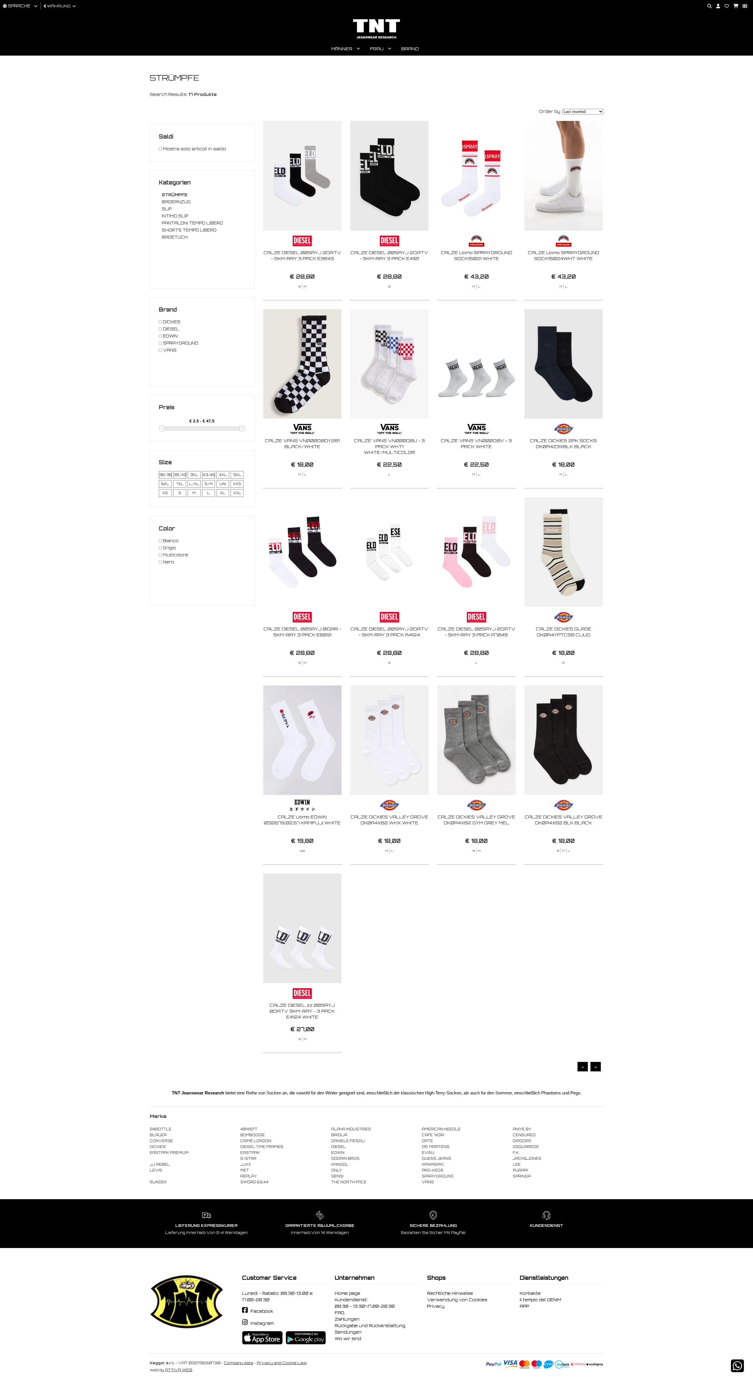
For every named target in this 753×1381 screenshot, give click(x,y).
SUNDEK (158, 1182)
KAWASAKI (433, 1164)
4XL (223, 475)
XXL (237, 493)
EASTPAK (250, 1153)
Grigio (169, 547)
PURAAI (520, 1170)
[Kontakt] (724, 6)
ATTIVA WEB (178, 1370)
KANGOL (339, 1164)
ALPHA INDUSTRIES (351, 1129)
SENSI (337, 1176)
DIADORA (522, 1141)
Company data (238, 1363)
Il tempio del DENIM (540, 1299)
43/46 (208, 475)
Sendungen (348, 1332)
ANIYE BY (522, 1129)
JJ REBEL (160, 1164)
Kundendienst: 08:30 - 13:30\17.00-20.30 (365, 1303)
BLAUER (158, 1135)
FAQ (339, 1312)
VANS (169, 350)
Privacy (435, 1306)
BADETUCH (175, 237)
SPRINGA (522, 1176)
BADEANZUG (176, 201)
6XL (165, 484)
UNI (222, 484)
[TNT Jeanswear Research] (376, 38)
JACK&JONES (527, 1159)
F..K (516, 1153)
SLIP (167, 209)
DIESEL (170, 329)
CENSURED (524, 1135)
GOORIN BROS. (345, 1159)
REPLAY (248, 1176)
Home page (347, 1293)
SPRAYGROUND (180, 343)
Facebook (262, 1311)
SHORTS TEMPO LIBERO (189, 230)
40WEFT (248, 1129)
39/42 (180, 475)
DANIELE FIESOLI (348, 1141)
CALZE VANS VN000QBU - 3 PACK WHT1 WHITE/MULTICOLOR (389, 446)
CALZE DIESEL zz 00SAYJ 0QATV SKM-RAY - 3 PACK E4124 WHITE (302, 1011)
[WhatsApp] (737, 1369)
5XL (237, 475)
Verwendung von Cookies (457, 1299)
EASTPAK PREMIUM (169, 1153)
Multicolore (175, 555)
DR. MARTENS (435, 1147)
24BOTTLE (160, 1129)
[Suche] (707, 6)
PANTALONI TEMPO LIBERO (192, 223)
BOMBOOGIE (252, 1135)
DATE (427, 1141)
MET (244, 1170)
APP (524, 1306)
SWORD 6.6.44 (254, 1182)
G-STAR (248, 1159)
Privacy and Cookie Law (282, 1363)
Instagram (262, 1323)
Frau (377, 48)
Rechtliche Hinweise (450, 1293)
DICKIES (171, 322)
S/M (208, 484)
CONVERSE (161, 1141)
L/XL (194, 484)
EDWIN (170, 336)
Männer (341, 48)
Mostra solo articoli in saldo (194, 149)
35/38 (165, 475)
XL (222, 493)
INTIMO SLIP (175, 216)
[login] (716, 6)
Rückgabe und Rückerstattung (370, 1325)
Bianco (170, 540)
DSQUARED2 (526, 1147)
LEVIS (156, 1170)
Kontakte (530, 1293)
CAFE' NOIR (433, 1135)
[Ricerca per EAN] (742, 6)
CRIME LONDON (255, 1141)
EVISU (428, 1153)
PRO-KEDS (432, 1170)
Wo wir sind (348, 1338)
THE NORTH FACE (348, 1182)
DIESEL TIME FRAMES (261, 1147)
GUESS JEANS (436, 1159)
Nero (168, 562)
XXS (237, 484)
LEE (517, 1164)
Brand (410, 48)
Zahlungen (347, 1319)
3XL (194, 475)
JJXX (245, 1164)
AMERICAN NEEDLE (441, 1129)
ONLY (336, 1170)
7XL (180, 484)
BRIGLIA (339, 1135)
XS (165, 493)
